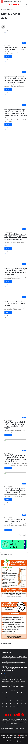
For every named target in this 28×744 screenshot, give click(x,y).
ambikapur (9, 676)
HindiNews (9, 683)
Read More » (8, 56)
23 (14, 703)
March (9, 9)
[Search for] (26, 5)
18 (21, 700)
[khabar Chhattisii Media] (14, 5)
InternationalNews (16, 683)
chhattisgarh (19, 679)
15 (10, 700)
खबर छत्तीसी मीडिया (23, 735)
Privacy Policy (4, 737)
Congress (12, 681)
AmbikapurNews (16, 676)
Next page (22, 535)
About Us (19, 737)
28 (6, 706)
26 (25, 703)
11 (21, 697)
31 (17, 706)
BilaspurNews (23, 676)
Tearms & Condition (12, 737)
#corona (3, 676)
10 (17, 697)
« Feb (2, 708)
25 (21, 703)
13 (2, 700)
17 (17, 700)
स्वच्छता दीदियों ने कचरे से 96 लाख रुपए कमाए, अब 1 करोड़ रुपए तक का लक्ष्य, (15, 304)
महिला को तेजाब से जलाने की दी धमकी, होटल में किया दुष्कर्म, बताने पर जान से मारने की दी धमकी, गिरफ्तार (15, 425)
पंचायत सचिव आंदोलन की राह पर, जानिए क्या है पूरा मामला (15, 520)
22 (10, 703)
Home (3, 9)
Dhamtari (3, 683)
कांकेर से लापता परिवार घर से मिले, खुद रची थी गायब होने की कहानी (15, 48)
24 (17, 703)
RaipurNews (15, 686)
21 (6, 703)
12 (25, 697)
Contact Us (24, 737)
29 (10, 706)
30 (14, 706)
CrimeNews (23, 681)
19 (25, 700)
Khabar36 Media (9, 45)
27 (2, 706)
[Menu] (1, 5)
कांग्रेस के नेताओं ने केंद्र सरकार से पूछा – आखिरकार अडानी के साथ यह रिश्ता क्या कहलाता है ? (14, 490)
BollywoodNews (5, 679)
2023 (6, 9)
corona (17, 681)
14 (6, 700)
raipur (10, 686)
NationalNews (4, 686)
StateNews (22, 686)
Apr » (5, 708)
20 (2, 703)
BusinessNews (12, 679)
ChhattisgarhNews (5, 681)
